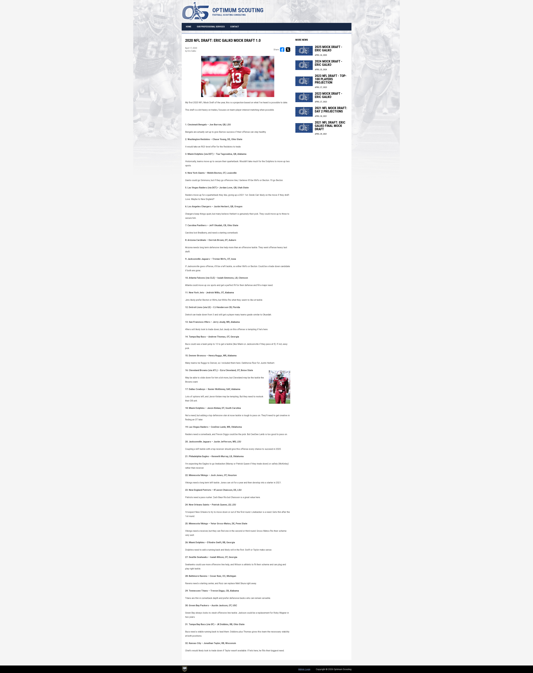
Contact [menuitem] (234, 26)
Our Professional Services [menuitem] (211, 26)
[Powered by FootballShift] (184, 669)
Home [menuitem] (188, 26)
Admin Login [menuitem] (304, 669)
